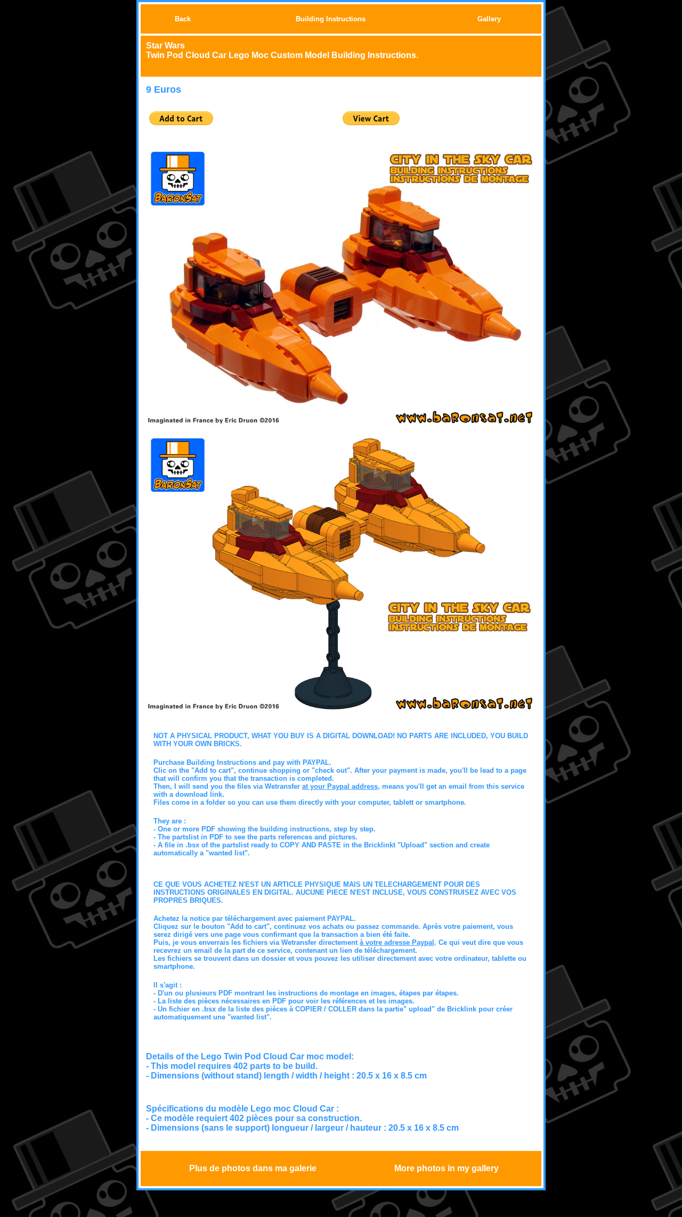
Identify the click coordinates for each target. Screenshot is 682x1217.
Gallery (489, 19)
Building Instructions (331, 19)
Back (183, 19)
